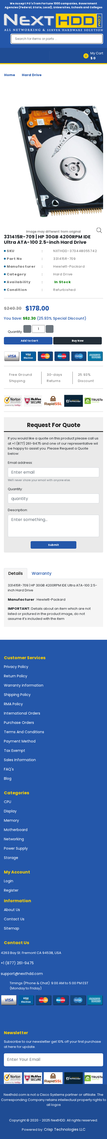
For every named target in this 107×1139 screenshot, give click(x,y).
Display (10, 811)
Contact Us (14, 919)
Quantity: (15, 489)
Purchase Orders (19, 722)
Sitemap (11, 928)
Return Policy (15, 676)
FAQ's (9, 769)
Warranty (41, 573)
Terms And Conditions (24, 731)
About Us (12, 909)
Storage (11, 857)
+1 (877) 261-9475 (17, 963)
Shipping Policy (17, 694)
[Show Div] (27, 55)
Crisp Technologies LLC (64, 1129)
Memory (11, 820)
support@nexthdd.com (22, 973)
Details (15, 573)
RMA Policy (13, 704)
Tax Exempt (14, 750)
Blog (7, 778)
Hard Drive (32, 74)
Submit (53, 545)
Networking (14, 839)
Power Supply (16, 848)
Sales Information (20, 759)
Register (11, 890)
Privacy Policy (16, 666)
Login (8, 881)
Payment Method (20, 741)
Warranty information (23, 685)
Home (9, 74)
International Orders (22, 713)
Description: (18, 510)
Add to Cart (29, 341)
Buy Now (78, 341)
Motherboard (16, 829)
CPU (7, 801)
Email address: (20, 462)
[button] (95, 55)
